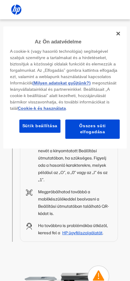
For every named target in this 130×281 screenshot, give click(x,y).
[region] (65, 87)
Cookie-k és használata (42, 108)
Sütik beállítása (39, 126)
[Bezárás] (118, 33)
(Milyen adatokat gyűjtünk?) (61, 83)
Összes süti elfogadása (92, 129)
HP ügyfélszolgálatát (82, 232)
